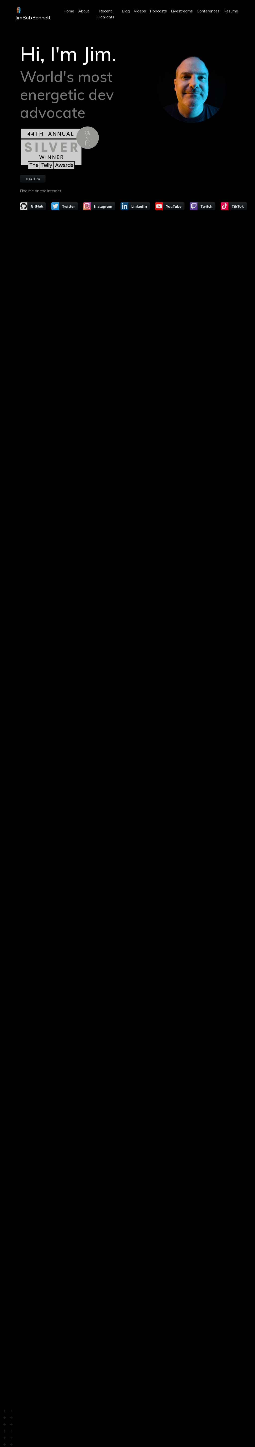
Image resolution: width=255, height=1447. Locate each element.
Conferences (208, 10)
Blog (126, 10)
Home (69, 10)
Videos (140, 10)
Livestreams (182, 10)
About (83, 10)
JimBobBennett (33, 17)
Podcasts (158, 10)
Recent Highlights (105, 13)
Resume (231, 10)
